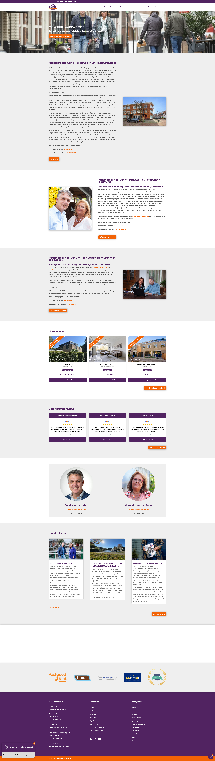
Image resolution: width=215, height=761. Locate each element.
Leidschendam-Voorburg (100, 574)
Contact (163, 7)
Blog (148, 7)
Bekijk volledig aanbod (155, 388)
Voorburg (66, 578)
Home (106, 7)
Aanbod (122, 7)
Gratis (141, 7)
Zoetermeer (66, 580)
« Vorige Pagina (54, 608)
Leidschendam (62, 571)
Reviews (155, 7)
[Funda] (82, 677)
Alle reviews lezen (157, 447)
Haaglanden (69, 569)
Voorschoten (74, 578)
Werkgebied (147, 582)
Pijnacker (77, 573)
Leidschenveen (63, 573)
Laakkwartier (97, 268)
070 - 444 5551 (54, 1)
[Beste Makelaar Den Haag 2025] (157, 685)
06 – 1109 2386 (53, 743)
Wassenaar (135, 731)
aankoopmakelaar (65, 566)
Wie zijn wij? (94, 724)
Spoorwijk (105, 268)
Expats (92, 721)
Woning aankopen (58, 310)
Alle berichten (159, 614)
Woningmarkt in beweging (61, 563)
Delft (133, 741)
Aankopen (93, 714)
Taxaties (93, 717)
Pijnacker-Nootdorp (57, 575)
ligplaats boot (105, 569)
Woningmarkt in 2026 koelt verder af (147, 563)
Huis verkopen (105, 572)
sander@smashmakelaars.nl (76, 510)
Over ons (132, 7)
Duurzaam (114, 569)
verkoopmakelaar (56, 578)
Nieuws (70, 573)
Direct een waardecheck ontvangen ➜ (16, 755)
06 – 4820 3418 (54, 724)
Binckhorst (52, 270)
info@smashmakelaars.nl (57, 710)
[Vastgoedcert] (107, 677)
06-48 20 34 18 (68, 149)
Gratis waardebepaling (60, 36)
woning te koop (55, 580)
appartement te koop (154, 569)
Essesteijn (151, 571)
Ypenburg (134, 721)
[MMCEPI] (132, 677)
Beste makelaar (147, 566)
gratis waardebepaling (140, 216)
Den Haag (61, 569)
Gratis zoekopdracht (97, 731)
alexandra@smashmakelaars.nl (138, 510)
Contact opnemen (96, 734)
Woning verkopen (107, 237)
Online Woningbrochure (64, 758)
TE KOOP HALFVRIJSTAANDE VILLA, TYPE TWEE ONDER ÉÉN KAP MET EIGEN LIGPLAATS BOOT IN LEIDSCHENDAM (107, 565)
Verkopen (93, 711)
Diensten (113, 7)
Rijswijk (67, 575)
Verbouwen (119, 574)
